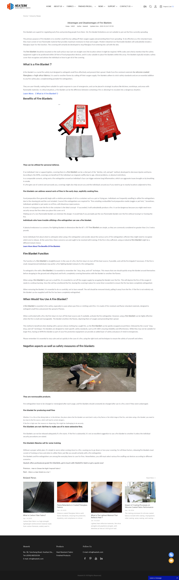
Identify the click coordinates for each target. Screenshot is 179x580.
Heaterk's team (81, 463)
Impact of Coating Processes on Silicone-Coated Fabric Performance (139, 506)
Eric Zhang (171, 554)
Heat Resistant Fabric (64, 552)
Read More (151, 478)
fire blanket (31, 51)
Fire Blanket (94, 227)
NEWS (100, 6)
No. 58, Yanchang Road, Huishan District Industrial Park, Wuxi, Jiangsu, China (38, 552)
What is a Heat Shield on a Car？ (39, 472)
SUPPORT (111, 6)
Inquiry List (168, 6)
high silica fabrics (42, 75)
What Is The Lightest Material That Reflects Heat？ (104, 516)
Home (25, 16)
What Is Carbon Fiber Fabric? (34, 515)
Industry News (35, 16)
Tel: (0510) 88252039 (31, 555)
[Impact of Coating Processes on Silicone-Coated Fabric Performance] (140, 492)
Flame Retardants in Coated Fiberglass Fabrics (72, 506)
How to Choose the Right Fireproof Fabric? (45, 468)
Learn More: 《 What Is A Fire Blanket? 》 (41, 93)
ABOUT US (58, 6)
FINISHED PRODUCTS (86, 6)
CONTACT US (125, 6)
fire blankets (55, 463)
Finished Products (63, 555)
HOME (48, 6)
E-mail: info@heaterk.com (33, 559)
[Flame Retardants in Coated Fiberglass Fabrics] (72, 492)
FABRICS (70, 6)
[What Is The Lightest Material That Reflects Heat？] (106, 497)
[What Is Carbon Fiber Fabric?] (38, 497)
